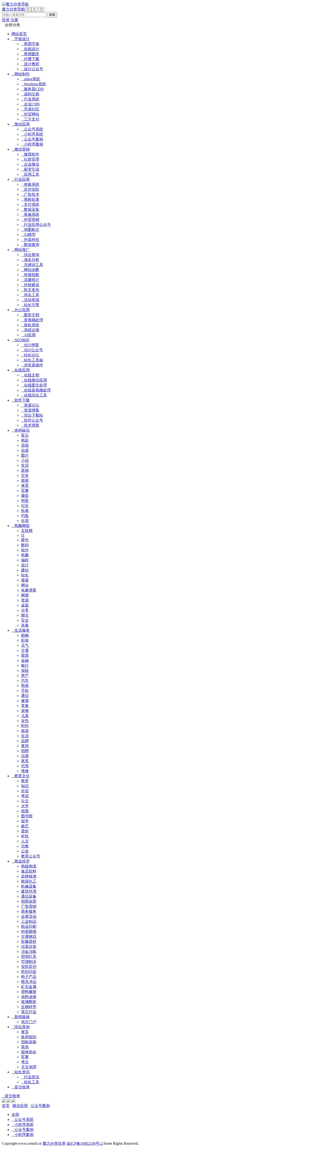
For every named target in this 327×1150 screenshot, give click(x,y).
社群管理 (30, 159)
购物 (25, 635)
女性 (25, 721)
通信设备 (28, 896)
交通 (25, 650)
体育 (25, 485)
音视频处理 (32, 320)
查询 (25, 746)
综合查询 (30, 255)
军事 (25, 490)
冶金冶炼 (28, 951)
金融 (25, 660)
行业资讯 (30, 1077)
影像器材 (28, 941)
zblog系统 (30, 79)
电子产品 (28, 977)
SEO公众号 (32, 350)
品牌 (25, 741)
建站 (25, 570)
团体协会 (28, 1052)
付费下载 (30, 59)
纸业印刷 (28, 926)
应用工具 (30, 174)
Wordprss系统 (33, 84)
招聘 (25, 751)
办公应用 (20, 310)
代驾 (25, 766)
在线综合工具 (34, 395)
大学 (25, 806)
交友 (25, 475)
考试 (25, 796)
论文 (25, 801)
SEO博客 (30, 345)
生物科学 (28, 1007)
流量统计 (30, 280)
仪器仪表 (28, 946)
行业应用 (20, 179)
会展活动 (28, 916)
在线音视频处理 (36, 390)
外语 (25, 791)
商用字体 (30, 44)
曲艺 (25, 826)
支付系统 (30, 204)
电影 (25, 440)
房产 (25, 675)
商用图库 (30, 54)
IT (23, 535)
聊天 (25, 615)
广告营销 (28, 906)
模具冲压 (28, 982)
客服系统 (30, 214)
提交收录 (20, 1087)
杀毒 (25, 625)
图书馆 (27, 816)
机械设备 (28, 886)
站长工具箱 (32, 360)
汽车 (25, 680)
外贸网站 (30, 114)
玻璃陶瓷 (28, 1002)
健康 (25, 701)
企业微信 (30, 164)
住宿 (25, 521)
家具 (25, 761)
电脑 (25, 555)
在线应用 (20, 370)
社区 (25, 506)
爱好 (25, 831)
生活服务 (20, 630)
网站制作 (20, 74)
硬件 (25, 540)
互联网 (27, 531)
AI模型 (28, 235)
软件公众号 (32, 420)
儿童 (25, 716)
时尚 (25, 726)
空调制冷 (28, 962)
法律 (25, 756)
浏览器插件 (32, 365)
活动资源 (30, 300)
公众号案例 (32, 139)
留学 (25, 821)
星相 (25, 470)
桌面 (25, 605)
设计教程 (30, 64)
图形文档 (30, 315)
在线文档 (30, 375)
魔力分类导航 (13, 9)
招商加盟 (28, 901)
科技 (25, 836)
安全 (25, 620)
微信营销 (20, 149)
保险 (25, 670)
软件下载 (20, 400)
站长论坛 (30, 355)
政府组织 (28, 1037)
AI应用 (28, 335)
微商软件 (30, 154)
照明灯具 (28, 957)
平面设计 (20, 39)
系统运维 (30, 330)
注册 (14, 20)
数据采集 (30, 209)
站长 (25, 575)
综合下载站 (32, 415)
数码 (25, 545)
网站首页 (19, 34)
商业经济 (20, 861)
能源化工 (28, 881)
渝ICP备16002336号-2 (84, 1143)
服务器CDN (32, 89)
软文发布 (30, 290)
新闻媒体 (20, 1017)
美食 (25, 706)
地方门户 (28, 1022)
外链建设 (30, 285)
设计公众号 (32, 69)
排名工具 (30, 295)
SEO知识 (20, 340)
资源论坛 (30, 405)
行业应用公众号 (36, 224)
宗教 (25, 846)
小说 (25, 460)
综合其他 (20, 1027)
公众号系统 (32, 129)
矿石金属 (28, 987)
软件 (25, 550)
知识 (25, 786)
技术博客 (30, 425)
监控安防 (30, 189)
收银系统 (30, 184)
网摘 (25, 595)
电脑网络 (20, 526)
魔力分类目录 (54, 1143)
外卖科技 (30, 240)
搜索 (25, 580)
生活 (25, 736)
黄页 (25, 1032)
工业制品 (28, 921)
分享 (25, 610)
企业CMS (30, 104)
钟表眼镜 (28, 931)
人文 (25, 841)
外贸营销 (30, 219)
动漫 (25, 450)
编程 (25, 560)
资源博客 (30, 410)
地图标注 (30, 230)
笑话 (25, 465)
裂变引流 (30, 169)
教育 (25, 781)
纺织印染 (28, 972)
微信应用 (20, 124)
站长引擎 (30, 305)
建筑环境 (28, 891)
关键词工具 (32, 265)
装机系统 (30, 325)
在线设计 (30, 49)
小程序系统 (32, 134)
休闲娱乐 (20, 430)
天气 (25, 645)
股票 (25, 655)
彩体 (25, 640)
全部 (15, 1114)
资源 (25, 600)
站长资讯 (20, 1072)
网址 (25, 585)
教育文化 (20, 776)
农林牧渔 (28, 876)
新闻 (25, 480)
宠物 (25, 711)
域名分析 (30, 260)
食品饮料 (28, 871)
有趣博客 (28, 590)
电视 (25, 685)
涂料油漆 (28, 997)
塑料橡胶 (28, 992)
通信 (25, 696)
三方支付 (30, 119)
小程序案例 (32, 144)
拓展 (25, 511)
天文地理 (28, 1067)
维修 (25, 771)
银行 (25, 665)
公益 (25, 851)
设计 (25, 565)
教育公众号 (30, 856)
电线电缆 (28, 866)
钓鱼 (25, 516)
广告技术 (30, 194)
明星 (25, 501)
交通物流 (28, 936)
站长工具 (30, 1082)
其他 (25, 1047)
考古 (25, 1062)
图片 (25, 455)
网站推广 (20, 250)
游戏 (25, 445)
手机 (25, 691)
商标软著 (30, 199)
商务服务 (28, 911)
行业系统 (30, 99)
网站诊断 (30, 270)
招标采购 (28, 1042)
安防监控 (28, 967)
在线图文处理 (34, 385)
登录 (6, 20)
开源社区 (30, 109)
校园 (25, 811)
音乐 (25, 435)
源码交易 (30, 94)
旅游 (25, 731)
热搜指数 (30, 275)
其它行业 (28, 1012)
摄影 (25, 496)
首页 (6, 1106)
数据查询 (30, 245)
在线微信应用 (34, 380)
